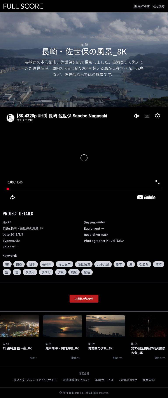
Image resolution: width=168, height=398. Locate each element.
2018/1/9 (16, 234)
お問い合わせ (84, 298)
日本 (32, 264)
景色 (87, 272)
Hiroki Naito (115, 240)
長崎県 (46, 264)
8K (7, 264)
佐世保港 (84, 264)
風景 (74, 272)
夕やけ (46, 272)
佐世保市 (64, 264)
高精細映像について (76, 380)
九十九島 (103, 264)
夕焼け (30, 272)
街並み (144, 264)
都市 (119, 264)
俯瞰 (19, 264)
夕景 (61, 272)
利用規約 (158, 6)
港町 (159, 264)
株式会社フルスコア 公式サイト (35, 380)
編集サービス (104, 380)
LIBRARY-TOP (142, 6)
